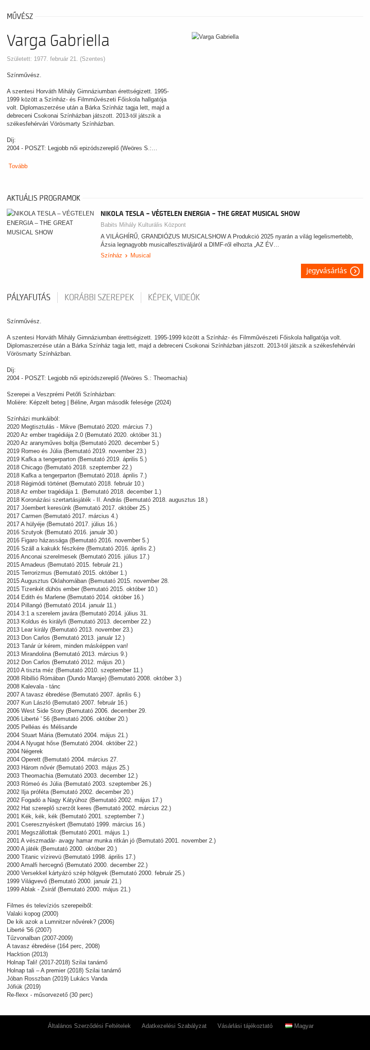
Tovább (18, 166)
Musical (140, 255)
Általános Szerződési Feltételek (89, 1025)
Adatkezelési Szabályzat (174, 1025)
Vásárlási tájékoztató (245, 1025)
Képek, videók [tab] (174, 298)
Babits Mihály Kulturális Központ (143, 224)
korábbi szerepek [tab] (99, 298)
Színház (111, 255)
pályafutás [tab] (29, 298)
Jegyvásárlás (326, 271)
